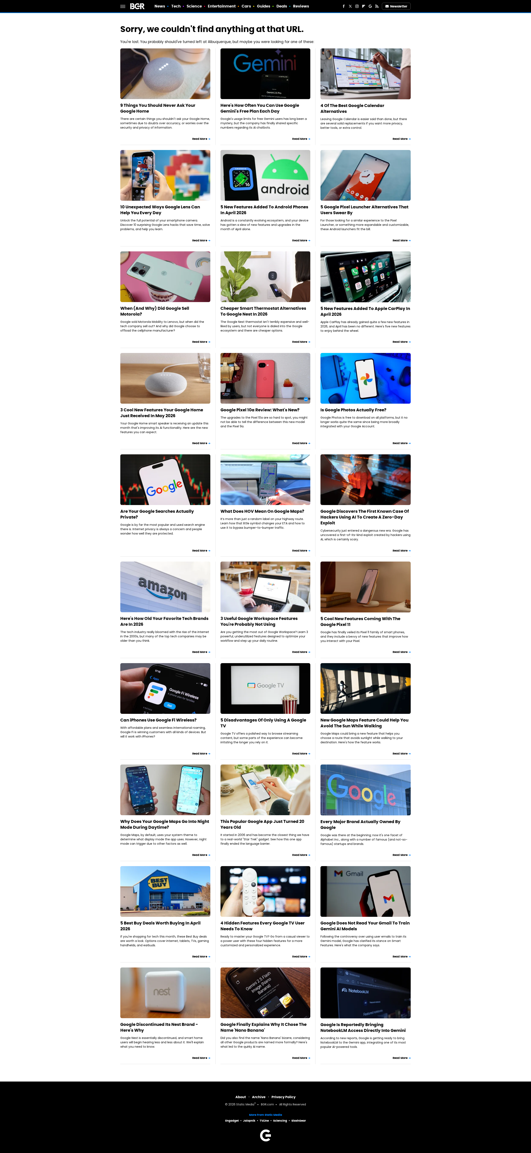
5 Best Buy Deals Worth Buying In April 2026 (160, 926)
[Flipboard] (363, 6)
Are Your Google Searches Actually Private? (157, 514)
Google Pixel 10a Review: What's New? (260, 410)
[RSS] (377, 6)
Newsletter (398, 6)
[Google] (370, 6)
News (160, 6)
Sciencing (280, 1120)
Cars (246, 6)
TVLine (264, 1120)
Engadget (232, 1120)
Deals (281, 6)
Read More (199, 139)
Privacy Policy (284, 1097)
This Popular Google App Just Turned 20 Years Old (262, 824)
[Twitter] (350, 6)
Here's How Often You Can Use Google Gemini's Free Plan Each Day (259, 108)
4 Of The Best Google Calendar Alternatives (352, 108)
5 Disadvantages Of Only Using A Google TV (263, 723)
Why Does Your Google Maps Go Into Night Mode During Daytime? (164, 824)
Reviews (301, 6)
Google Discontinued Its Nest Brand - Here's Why (159, 1027)
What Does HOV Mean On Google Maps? (262, 511)
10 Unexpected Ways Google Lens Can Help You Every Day (160, 209)
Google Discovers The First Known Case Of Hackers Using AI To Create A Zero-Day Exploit (364, 517)
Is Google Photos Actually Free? (353, 410)
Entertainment (222, 6)
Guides (263, 6)
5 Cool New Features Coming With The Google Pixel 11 (360, 621)
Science (194, 6)
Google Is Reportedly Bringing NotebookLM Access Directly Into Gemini (363, 1027)
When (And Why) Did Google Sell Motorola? (154, 311)
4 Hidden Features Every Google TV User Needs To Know (262, 926)
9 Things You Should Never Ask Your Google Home (157, 108)
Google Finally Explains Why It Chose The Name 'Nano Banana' (263, 1027)
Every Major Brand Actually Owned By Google (360, 824)
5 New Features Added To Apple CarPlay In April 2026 (365, 311)
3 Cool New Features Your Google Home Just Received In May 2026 (161, 412)
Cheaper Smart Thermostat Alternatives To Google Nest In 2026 (263, 311)
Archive (259, 1097)
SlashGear (298, 1120)
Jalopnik (249, 1120)
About (240, 1097)
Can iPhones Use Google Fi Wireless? (158, 720)
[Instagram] (357, 6)
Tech (176, 6)
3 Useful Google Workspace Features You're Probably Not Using (259, 621)
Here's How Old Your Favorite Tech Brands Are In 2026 (164, 621)
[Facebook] (343, 6)
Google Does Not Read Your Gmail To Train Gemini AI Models (365, 926)
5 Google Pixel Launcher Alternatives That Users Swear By (364, 209)
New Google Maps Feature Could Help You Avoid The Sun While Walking (364, 723)
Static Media (245, 1104)
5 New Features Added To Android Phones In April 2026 (264, 209)
